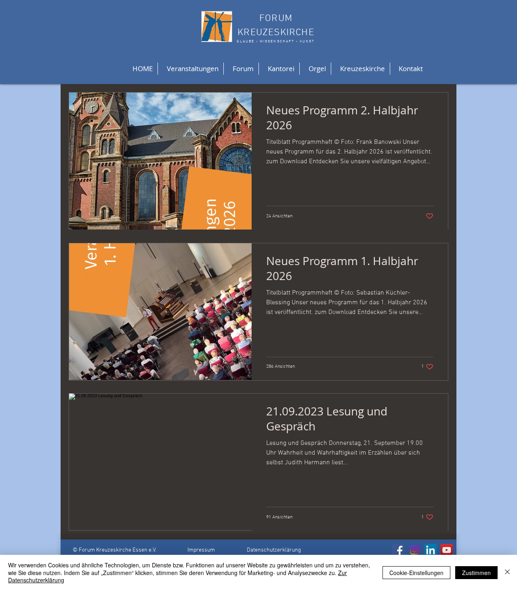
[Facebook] (398, 550)
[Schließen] (507, 572)
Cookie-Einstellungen (416, 573)
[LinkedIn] (431, 550)
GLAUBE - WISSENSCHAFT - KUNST (276, 41)
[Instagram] (414, 550)
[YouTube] (447, 550)
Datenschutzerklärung (274, 550)
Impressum (201, 550)
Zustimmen (476, 573)
